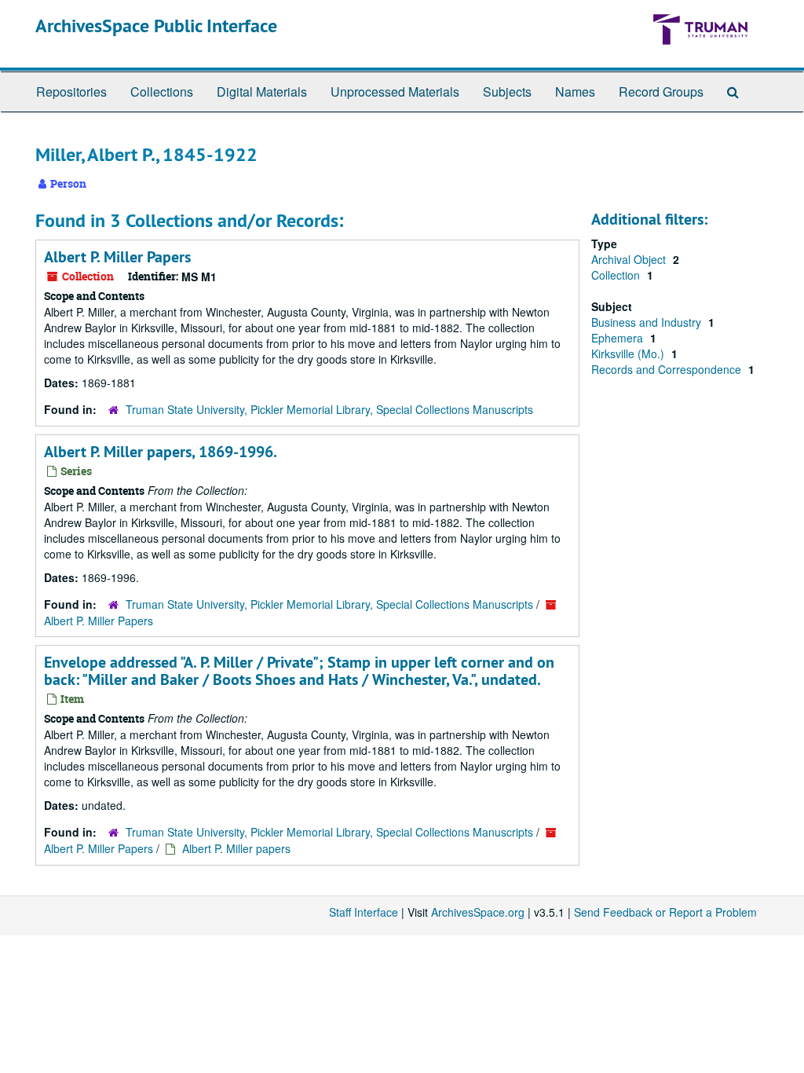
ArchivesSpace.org (477, 912)
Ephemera (618, 338)
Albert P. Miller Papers (117, 257)
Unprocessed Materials (395, 91)
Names (575, 91)
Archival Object (630, 259)
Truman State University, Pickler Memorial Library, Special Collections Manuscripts (329, 409)
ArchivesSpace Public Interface (156, 25)
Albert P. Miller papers (236, 848)
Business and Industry (647, 322)
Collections (161, 91)
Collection (617, 275)
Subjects (507, 91)
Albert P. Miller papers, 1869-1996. (160, 451)
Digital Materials (262, 91)
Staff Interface (363, 912)
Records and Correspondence (667, 369)
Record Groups (661, 91)
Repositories (71, 91)
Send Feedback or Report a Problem (665, 912)
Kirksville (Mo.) (629, 353)
